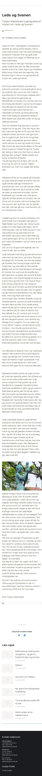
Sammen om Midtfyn (25, 677)
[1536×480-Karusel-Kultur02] (22, 608)
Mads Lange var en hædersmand (24, 713)
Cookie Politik (7, 770)
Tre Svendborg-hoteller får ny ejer (27, 702)
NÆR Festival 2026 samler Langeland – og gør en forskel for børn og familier (27, 654)
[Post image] (7, 654)
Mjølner (18, 665)
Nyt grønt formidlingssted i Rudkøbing (27, 690)
